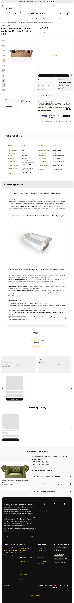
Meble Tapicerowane (12, 22)
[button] (71, 75)
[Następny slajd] (70, 109)
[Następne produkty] (71, 388)
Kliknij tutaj (50, 1)
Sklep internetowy (36, 595)
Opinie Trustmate (24, 574)
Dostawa (22, 566)
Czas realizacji (41, 566)
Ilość (39, 30)
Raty (21, 563)
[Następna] (71, 1)
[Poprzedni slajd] (67, 109)
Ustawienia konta (42, 550)
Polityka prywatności (42, 561)
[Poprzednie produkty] (2, 388)
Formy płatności (24, 561)
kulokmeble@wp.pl (68, 5)
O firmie (22, 579)
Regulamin (56, 559)
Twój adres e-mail (59, 554)
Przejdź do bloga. (7, 484)
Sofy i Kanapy (22, 22)
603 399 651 (56, 5)
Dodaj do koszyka (54, 75)
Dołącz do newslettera (61, 556)
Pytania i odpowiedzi (25, 548)
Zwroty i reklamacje (25, 553)
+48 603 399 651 (40, 461)
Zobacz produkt (14, 399)
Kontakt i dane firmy (25, 577)
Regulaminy (23, 550)
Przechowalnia (41, 553)
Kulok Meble (3, 22)
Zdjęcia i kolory (41, 563)
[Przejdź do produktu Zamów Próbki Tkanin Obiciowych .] (10, 423)
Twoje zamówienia (42, 548)
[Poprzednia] (2, 1)
